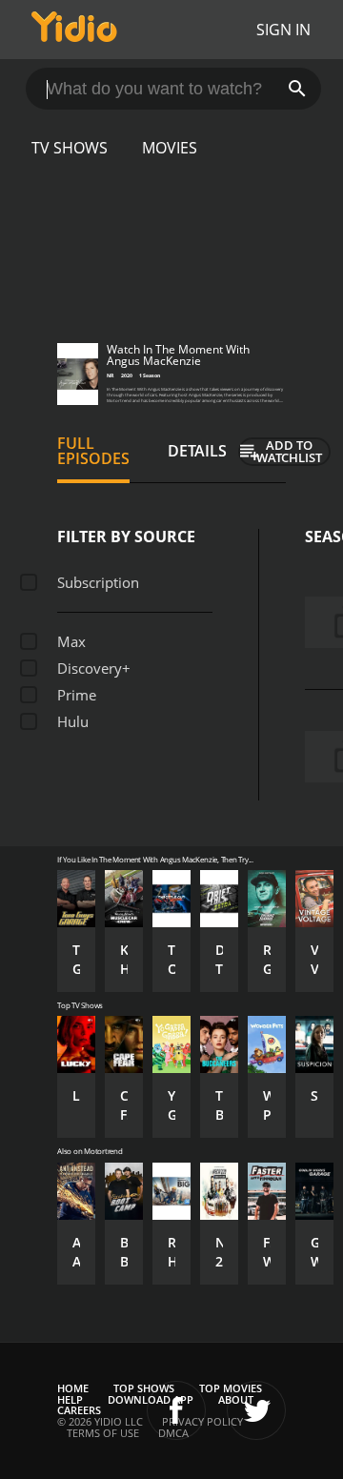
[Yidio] (74, 29)
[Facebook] (176, 1410)
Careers (79, 1410)
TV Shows (69, 147)
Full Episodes (93, 451)
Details (197, 450)
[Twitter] (256, 1410)
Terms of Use (103, 1433)
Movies (169, 147)
